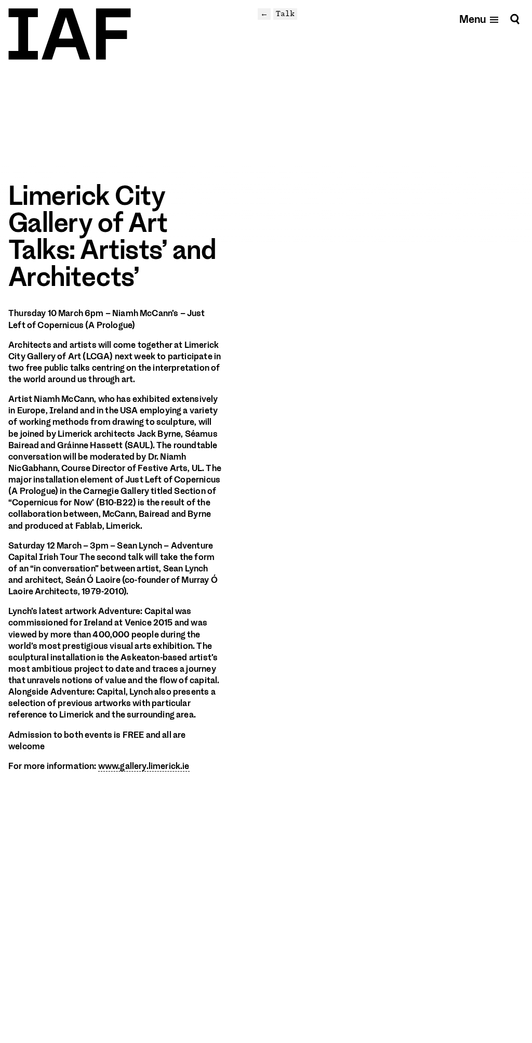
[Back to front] (69, 34)
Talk (285, 13)
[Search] (515, 19)
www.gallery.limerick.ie (144, 766)
